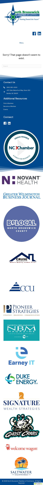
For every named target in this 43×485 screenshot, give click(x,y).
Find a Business (8, 103)
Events (6, 109)
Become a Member (10, 106)
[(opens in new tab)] (21, 180)
